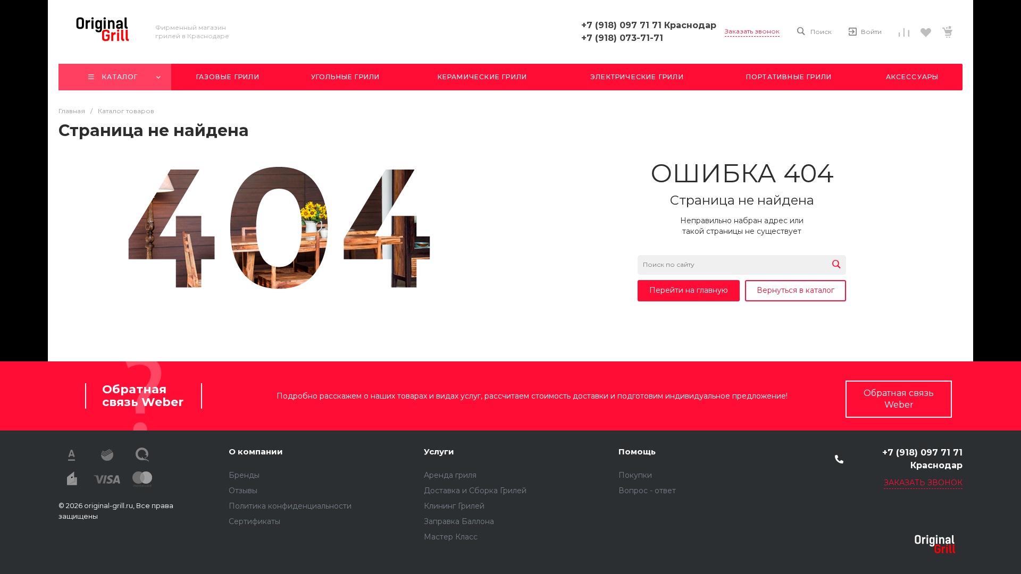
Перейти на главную (688, 290)
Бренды (244, 475)
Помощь (637, 451)
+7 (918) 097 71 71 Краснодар (648, 25)
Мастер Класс (451, 537)
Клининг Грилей (454, 506)
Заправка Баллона (459, 521)
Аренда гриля (450, 475)
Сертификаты (254, 521)
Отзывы (243, 490)
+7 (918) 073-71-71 (622, 38)
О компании (256, 451)
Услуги (439, 451)
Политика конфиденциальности (290, 506)
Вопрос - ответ (647, 490)
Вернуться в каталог (795, 290)
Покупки (635, 475)
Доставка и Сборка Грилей (475, 490)
